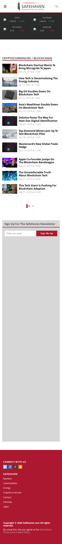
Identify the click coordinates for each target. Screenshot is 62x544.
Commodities (10, 483)
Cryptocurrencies (16, 58)
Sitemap (7, 501)
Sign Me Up (47, 233)
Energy (6, 487)
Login (6, 506)
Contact (7, 497)
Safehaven (10, 473)
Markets (7, 478)
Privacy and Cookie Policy (16, 532)
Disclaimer (45, 529)
